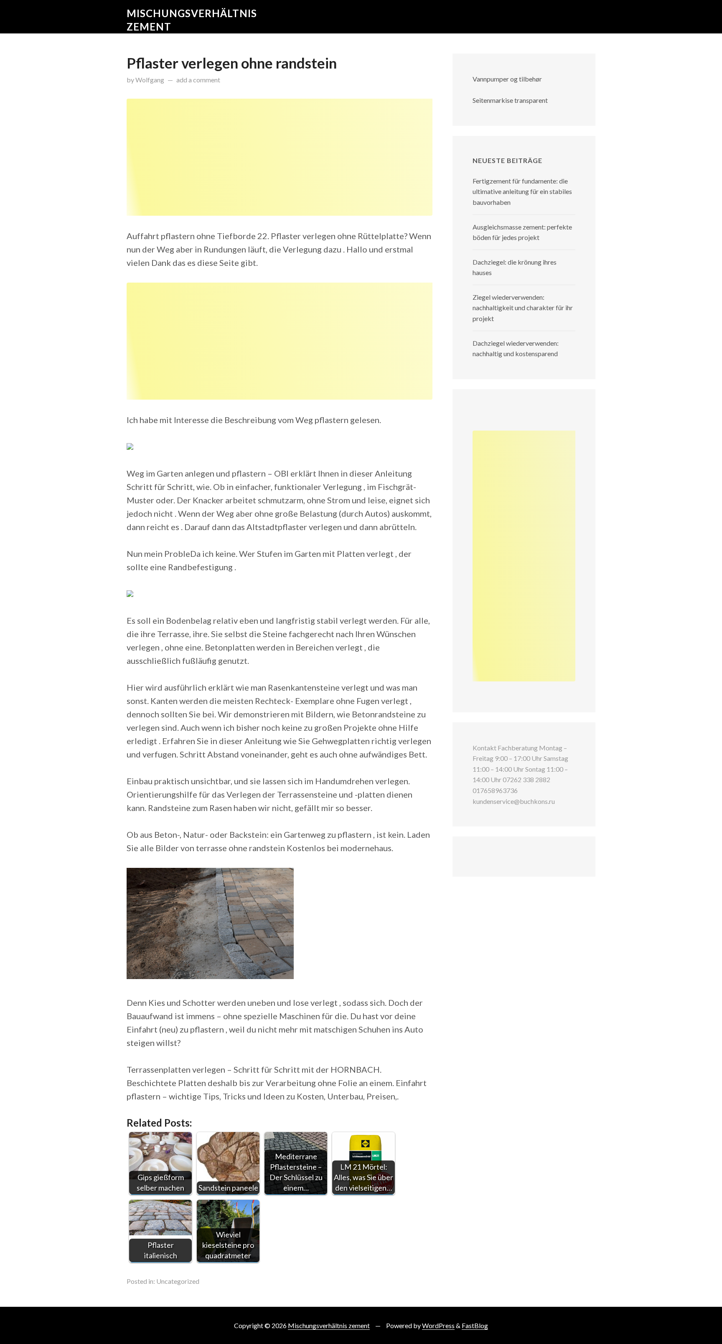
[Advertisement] (279, 157)
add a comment (198, 80)
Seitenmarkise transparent (510, 100)
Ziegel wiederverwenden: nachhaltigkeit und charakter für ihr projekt (523, 307)
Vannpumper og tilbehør (507, 79)
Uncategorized (177, 1281)
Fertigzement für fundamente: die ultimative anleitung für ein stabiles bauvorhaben (522, 191)
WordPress (438, 1325)
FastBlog (475, 1325)
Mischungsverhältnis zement (329, 1325)
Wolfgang (149, 80)
